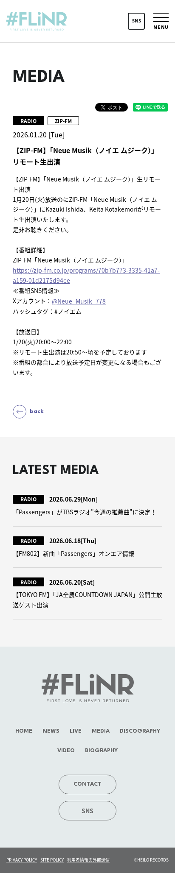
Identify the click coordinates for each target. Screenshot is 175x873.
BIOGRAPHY (101, 750)
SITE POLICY (52, 859)
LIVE (76, 731)
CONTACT (87, 784)
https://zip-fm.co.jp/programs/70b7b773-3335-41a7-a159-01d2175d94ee (86, 275)
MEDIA (101, 731)
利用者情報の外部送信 (88, 859)
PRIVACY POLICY (21, 859)
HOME (23, 731)
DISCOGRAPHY (140, 731)
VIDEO (66, 750)
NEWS (50, 731)
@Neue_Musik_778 (79, 301)
